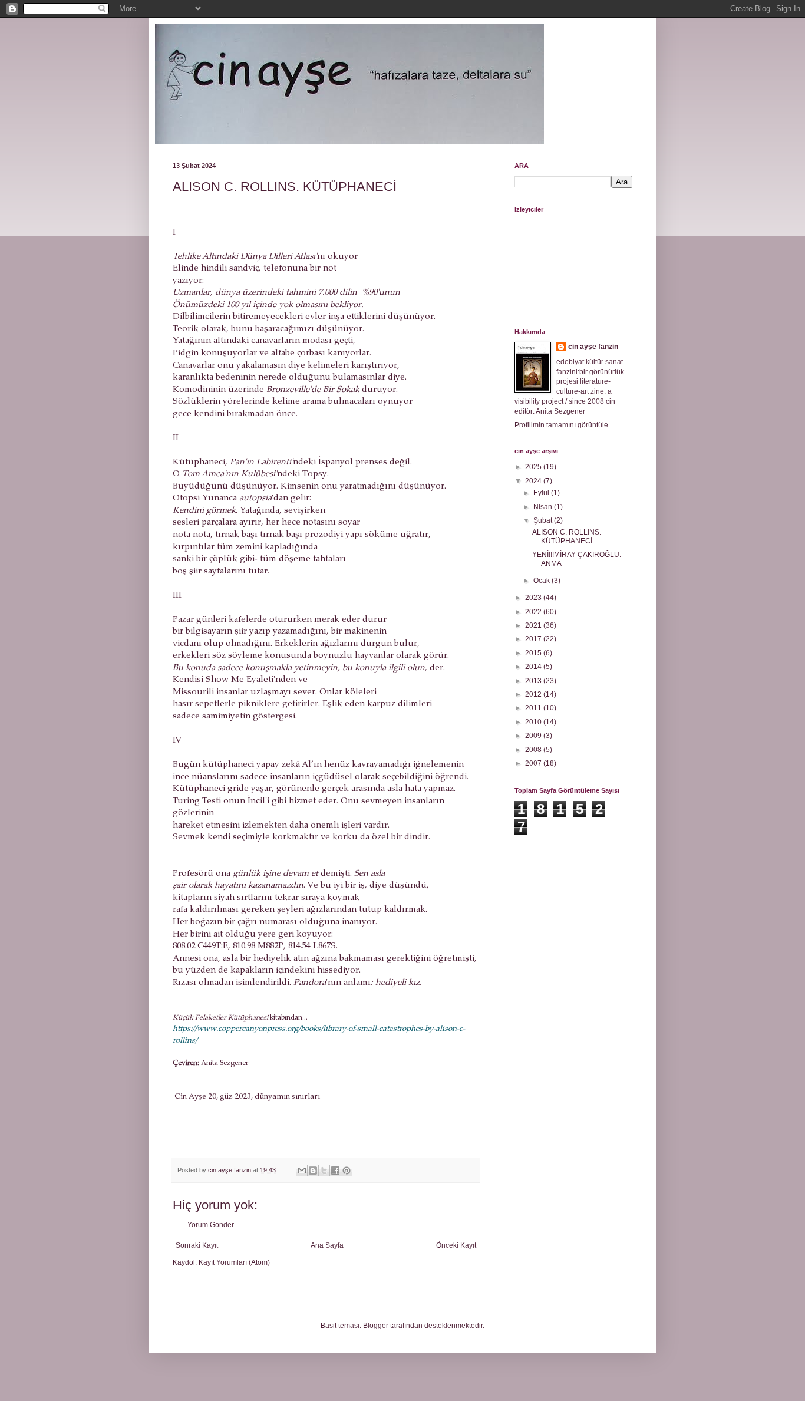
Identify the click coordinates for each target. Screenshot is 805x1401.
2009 (534, 735)
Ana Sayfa (327, 1245)
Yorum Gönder (210, 1225)
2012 (534, 694)
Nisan (543, 507)
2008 (534, 750)
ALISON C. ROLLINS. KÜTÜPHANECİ (566, 536)
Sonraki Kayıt (197, 1245)
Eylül (542, 493)
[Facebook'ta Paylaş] (335, 1170)
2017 (534, 639)
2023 (534, 598)
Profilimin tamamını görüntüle (561, 425)
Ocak (542, 580)
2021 (534, 625)
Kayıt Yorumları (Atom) (234, 1262)
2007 (534, 763)
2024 (534, 481)
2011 (534, 708)
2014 (534, 666)
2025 (534, 467)
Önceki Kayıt (456, 1245)
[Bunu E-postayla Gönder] (302, 1170)
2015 (534, 653)
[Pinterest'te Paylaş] (346, 1170)
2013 (534, 681)
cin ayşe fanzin (593, 346)
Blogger (375, 1325)
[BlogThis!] (313, 1170)
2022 (534, 612)
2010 (534, 722)
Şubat (543, 520)
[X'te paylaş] (324, 1170)
